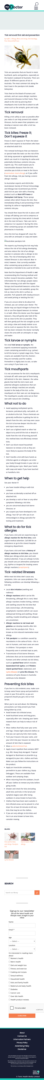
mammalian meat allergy (15, 173)
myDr (8, 39)
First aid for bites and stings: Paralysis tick (11, 844)
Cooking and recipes (19, 972)
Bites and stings (22, 39)
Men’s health (16, 962)
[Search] (37, 892)
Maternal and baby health (21, 986)
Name (11, 922)
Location (12, 945)
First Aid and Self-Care (11, 41)
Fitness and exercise (19, 969)
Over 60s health (17, 996)
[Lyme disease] (11, 855)
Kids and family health (19, 982)
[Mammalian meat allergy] (28, 837)
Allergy (13, 39)
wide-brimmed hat (19, 746)
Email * (11, 930)
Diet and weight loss (19, 965)
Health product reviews (20, 1000)
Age (10, 937)
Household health (18, 979)
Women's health (17, 958)
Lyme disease (9, 860)
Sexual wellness (17, 975)
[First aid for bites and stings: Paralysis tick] (11, 837)
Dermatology (32, 39)
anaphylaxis (23, 567)
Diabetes (14, 989)
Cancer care (15, 993)
